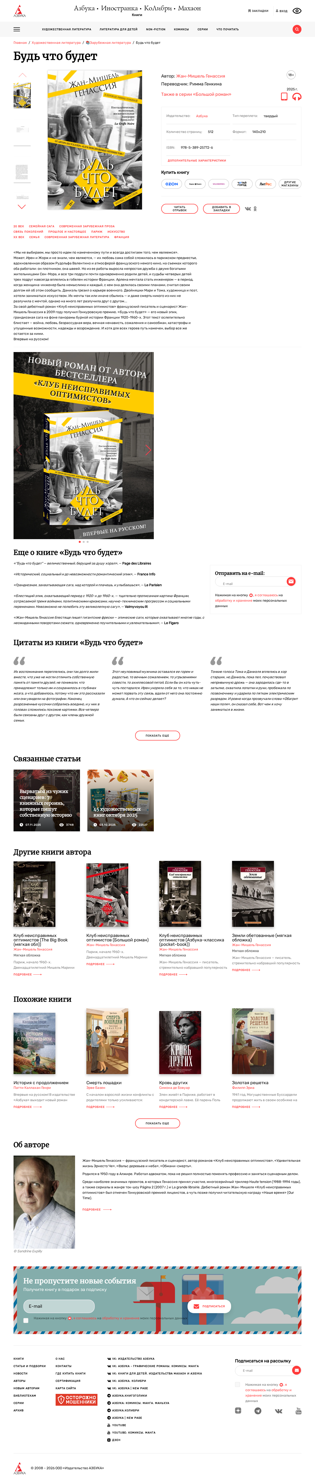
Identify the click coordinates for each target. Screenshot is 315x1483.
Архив (19, 1410)
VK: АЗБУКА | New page (130, 1388)
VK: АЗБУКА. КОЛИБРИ (129, 1381)
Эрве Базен (95, 1088)
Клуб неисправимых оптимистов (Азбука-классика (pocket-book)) (191, 940)
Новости (21, 1373)
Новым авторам (27, 1388)
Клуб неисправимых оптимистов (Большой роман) (117, 937)
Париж (97, 231)
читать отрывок (180, 209)
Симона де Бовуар (174, 1088)
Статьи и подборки (30, 1366)
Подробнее (23, 974)
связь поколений (28, 231)
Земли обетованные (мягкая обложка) (262, 937)
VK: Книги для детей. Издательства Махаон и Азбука (157, 1373)
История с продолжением (41, 1082)
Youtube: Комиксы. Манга (134, 1432)
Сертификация (68, 1381)
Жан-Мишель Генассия (200, 76)
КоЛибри (158, 8)
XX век (19, 237)
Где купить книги (71, 1373)
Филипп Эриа (243, 1088)
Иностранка (119, 8)
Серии (203, 29)
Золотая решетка (250, 1082)
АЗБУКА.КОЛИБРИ (125, 1410)
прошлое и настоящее (67, 231)
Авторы (20, 1381)
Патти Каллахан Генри (32, 1088)
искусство (116, 231)
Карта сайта (66, 1388)
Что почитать (228, 29)
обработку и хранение (233, 600)
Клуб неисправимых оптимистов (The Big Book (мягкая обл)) (41, 940)
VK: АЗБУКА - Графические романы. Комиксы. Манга (155, 1366)
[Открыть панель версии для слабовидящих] (297, 10)
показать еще (157, 735)
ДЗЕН (116, 1440)
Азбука (84, 8)
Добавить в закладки (221, 209)
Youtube (119, 1425)
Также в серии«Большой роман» (196, 94)
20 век (19, 226)
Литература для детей (119, 29)
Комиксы (181, 29)
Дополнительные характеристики (197, 160)
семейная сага (41, 226)
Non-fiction (156, 29)
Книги (137, 15)
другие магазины (290, 184)
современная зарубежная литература (77, 237)
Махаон (189, 8)
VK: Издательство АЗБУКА (133, 1358)
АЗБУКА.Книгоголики (129, 1395)
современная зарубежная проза (87, 226)
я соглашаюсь (266, 595)
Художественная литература (66, 29)
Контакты (64, 1366)
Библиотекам (25, 1395)
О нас (60, 1358)
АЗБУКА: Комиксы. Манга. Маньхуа (140, 1403)
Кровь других (173, 1082)
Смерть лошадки (104, 1082)
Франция (121, 237)
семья (34, 237)
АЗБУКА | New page (127, 1417)
